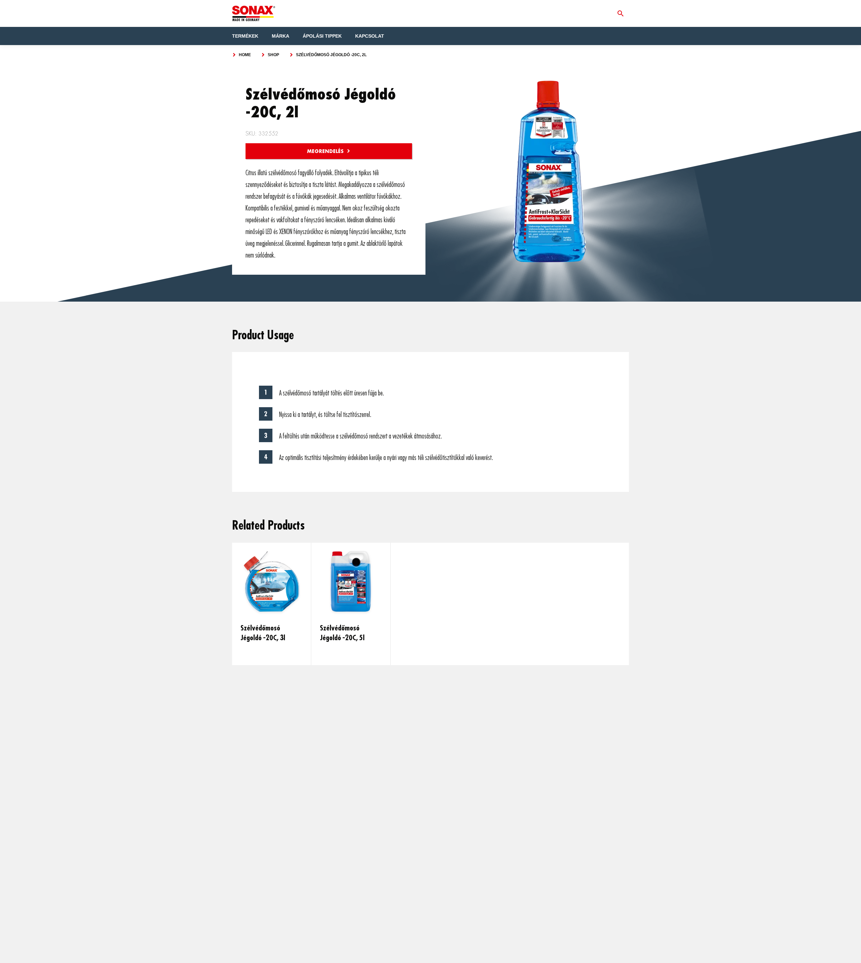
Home (245, 54)
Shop (273, 54)
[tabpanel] (271, 604)
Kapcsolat (369, 36)
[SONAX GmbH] (253, 13)
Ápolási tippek (322, 36)
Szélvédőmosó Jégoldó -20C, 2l (331, 54)
